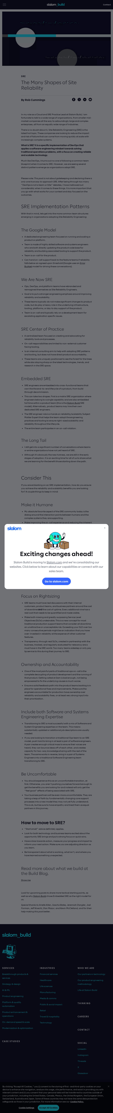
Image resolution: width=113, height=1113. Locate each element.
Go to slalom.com (56, 581)
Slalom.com (54, 562)
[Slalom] (14, 528)
